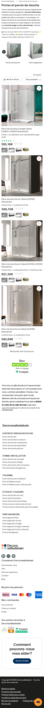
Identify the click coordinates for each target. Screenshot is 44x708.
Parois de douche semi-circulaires (15, 465)
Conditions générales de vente (13, 698)
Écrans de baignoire (10, 532)
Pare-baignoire (11, 514)
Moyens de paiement (9, 701)
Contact (5, 576)
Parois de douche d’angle (12, 462)
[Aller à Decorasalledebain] (22, 546)
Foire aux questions (9, 572)
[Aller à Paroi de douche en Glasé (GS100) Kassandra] (22, 305)
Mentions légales (8, 689)
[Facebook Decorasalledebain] (4, 557)
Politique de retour (30, 701)
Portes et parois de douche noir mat (16, 504)
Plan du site (6, 704)
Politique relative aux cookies (13, 695)
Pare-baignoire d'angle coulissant (15, 526)
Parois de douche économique (14, 501)
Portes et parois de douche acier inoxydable (20, 507)
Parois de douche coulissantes (14, 443)
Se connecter (7, 605)
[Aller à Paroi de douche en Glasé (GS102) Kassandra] (22, 175)
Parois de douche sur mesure (14, 440)
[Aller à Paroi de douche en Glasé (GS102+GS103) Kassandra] (22, 240)
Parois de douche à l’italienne (14, 479)
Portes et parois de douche (17, 433)
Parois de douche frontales (13, 459)
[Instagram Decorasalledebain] (9, 557)
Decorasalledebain (7, 1)
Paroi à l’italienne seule (11, 482)
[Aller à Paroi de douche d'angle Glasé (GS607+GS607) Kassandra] (22, 105)
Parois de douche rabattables (14, 446)
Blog (3, 579)
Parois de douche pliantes (12, 448)
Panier (4, 612)
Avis (3, 569)
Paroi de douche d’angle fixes (14, 468)
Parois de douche (9, 437)
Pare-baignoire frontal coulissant (15, 529)
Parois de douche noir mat (12, 495)
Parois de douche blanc (11, 498)
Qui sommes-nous (9, 565)
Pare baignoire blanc (10, 518)
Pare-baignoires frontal (11, 521)
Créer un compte (8, 608)
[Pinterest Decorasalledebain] (14, 557)
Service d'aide (22, 661)
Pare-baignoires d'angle (12, 524)
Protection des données (11, 692)
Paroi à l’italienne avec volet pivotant (16, 485)
